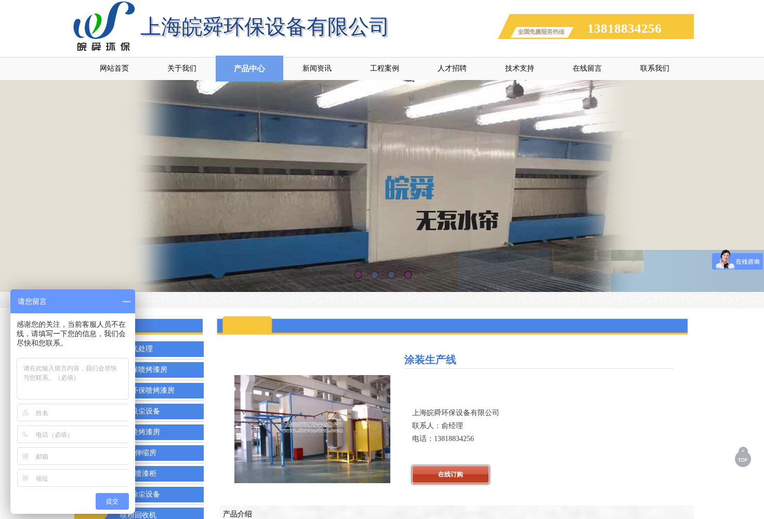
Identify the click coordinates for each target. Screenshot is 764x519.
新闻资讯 (317, 68)
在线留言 (587, 68)
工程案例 (384, 68)
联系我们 (654, 68)
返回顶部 (743, 456)
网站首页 (114, 68)
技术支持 (519, 68)
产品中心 (249, 68)
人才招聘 (452, 68)
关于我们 (181, 68)
